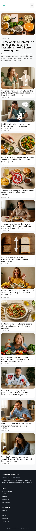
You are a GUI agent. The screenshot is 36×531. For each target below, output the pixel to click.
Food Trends (5, 494)
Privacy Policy (5, 518)
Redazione (5, 513)
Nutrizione (4, 496)
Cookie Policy (5, 521)
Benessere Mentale (7, 491)
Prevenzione (5, 499)
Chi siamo (4, 510)
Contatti (4, 515)
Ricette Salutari (6, 502)
